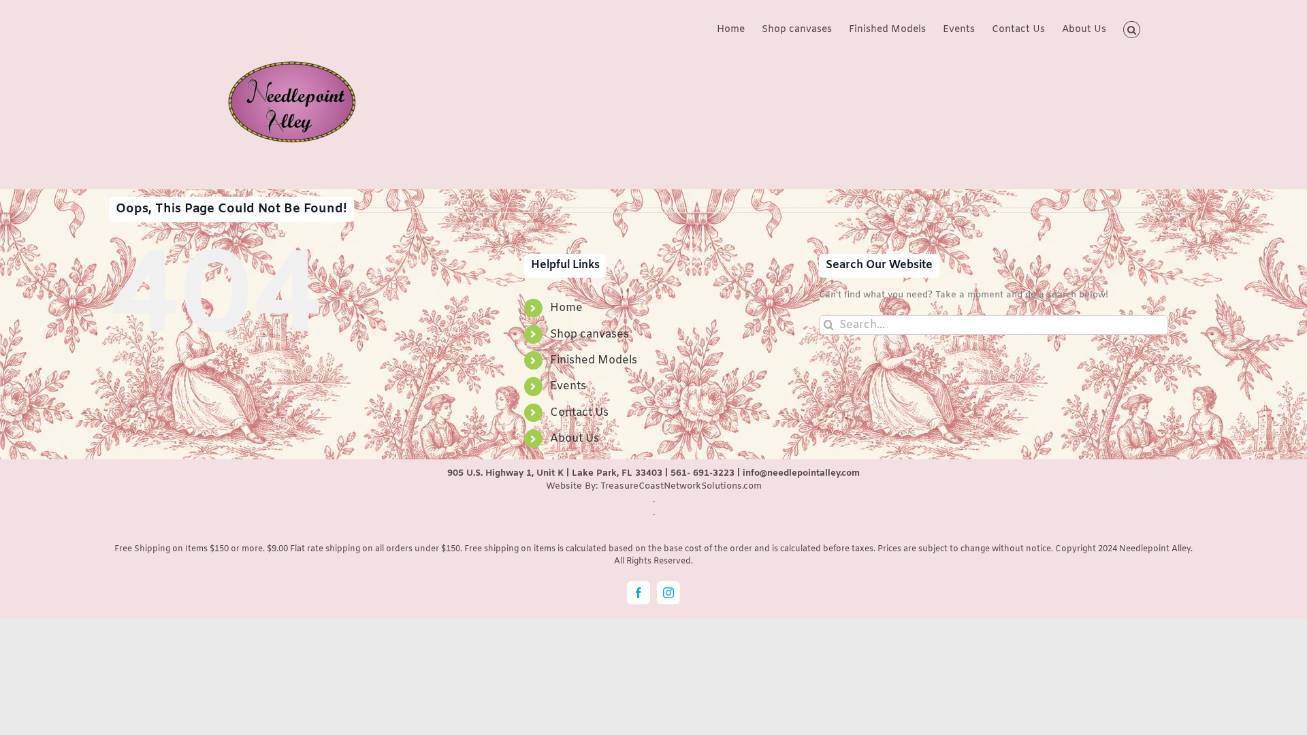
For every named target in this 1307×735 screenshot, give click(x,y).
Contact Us (579, 413)
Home (566, 308)
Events (568, 386)
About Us (574, 438)
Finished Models (593, 360)
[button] (1131, 28)
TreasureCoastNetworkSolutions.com (681, 486)
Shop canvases (589, 334)
